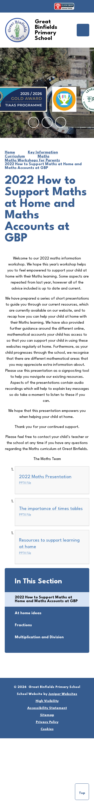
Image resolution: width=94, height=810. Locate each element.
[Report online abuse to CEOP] (64, 6)
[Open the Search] (84, 6)
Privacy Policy (47, 722)
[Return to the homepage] (17, 30)
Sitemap (47, 715)
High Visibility (47, 701)
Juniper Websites (62, 694)
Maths (43, 156)
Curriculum (15, 156)
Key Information (43, 152)
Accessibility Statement (47, 708)
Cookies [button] (47, 729)
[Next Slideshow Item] (47, 122)
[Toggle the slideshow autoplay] (60, 122)
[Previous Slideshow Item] (33, 122)
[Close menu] (83, 30)
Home (10, 152)
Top (82, 793)
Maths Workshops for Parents (32, 160)
